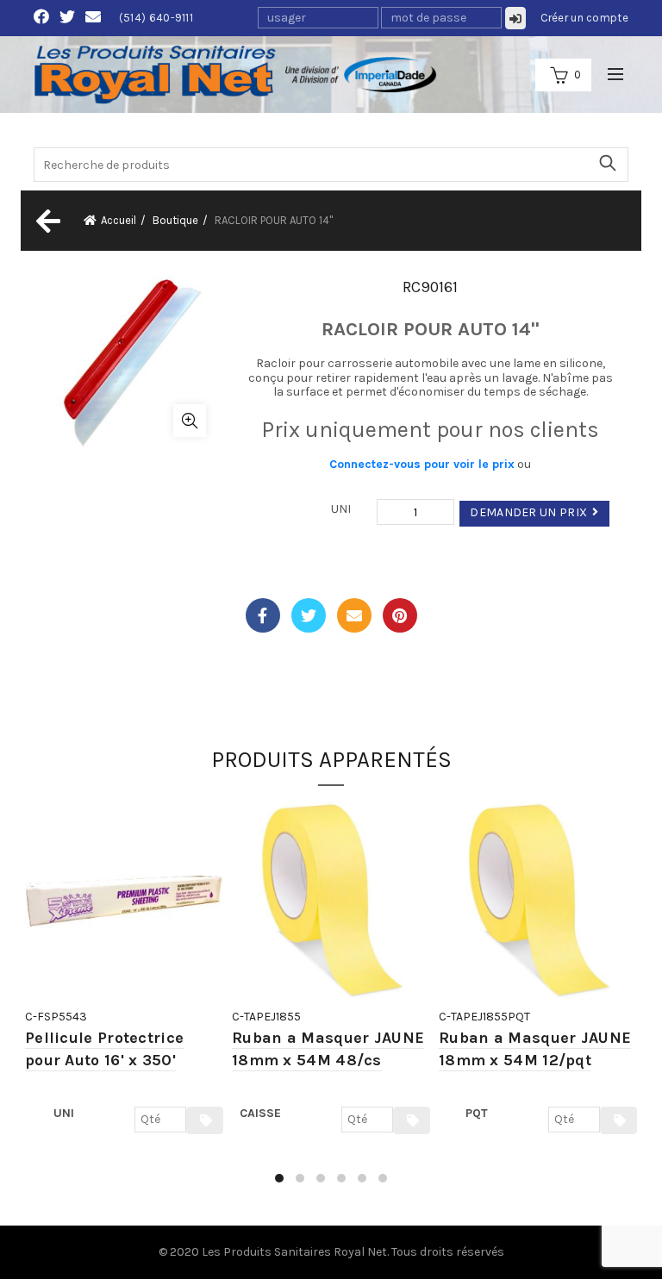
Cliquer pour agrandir (189, 420)
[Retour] (46, 220)
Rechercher (606, 163)
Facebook (263, 615)
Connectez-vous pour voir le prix (422, 464)
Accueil (118, 220)
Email (354, 615)
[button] (279, 1178)
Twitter (308, 615)
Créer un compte (584, 17)
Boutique (175, 220)
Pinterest (400, 615)
